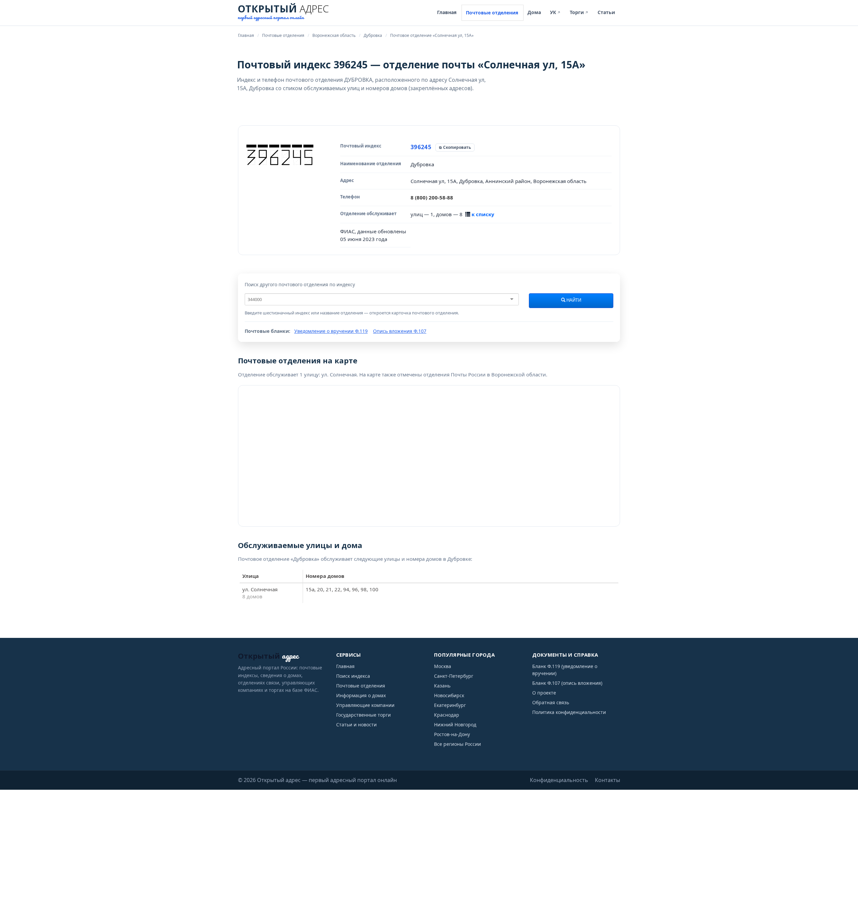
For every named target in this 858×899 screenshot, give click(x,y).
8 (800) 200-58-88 (432, 197)
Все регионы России (457, 744)
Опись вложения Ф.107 (399, 331)
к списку (483, 214)
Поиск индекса (353, 676)
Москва (442, 666)
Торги (579, 12)
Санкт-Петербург (453, 676)
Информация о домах (361, 695)
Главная (446, 12)
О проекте (544, 693)
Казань (442, 685)
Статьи (606, 12)
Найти (573, 300)
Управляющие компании (365, 705)
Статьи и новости (356, 724)
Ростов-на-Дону (452, 734)
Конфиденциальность (559, 780)
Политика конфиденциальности (569, 712)
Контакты (607, 780)
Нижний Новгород (455, 724)
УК (555, 12)
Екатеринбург (450, 705)
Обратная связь (550, 702)
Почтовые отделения (492, 12)
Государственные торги (363, 715)
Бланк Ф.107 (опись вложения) (567, 683)
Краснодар (446, 715)
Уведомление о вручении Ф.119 (331, 331)
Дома (534, 12)
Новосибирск (449, 695)
